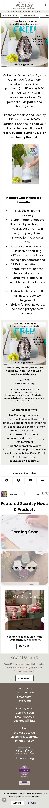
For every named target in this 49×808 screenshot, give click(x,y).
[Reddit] (42, 480)
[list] (24, 11)
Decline (32, 803)
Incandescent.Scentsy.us (24, 461)
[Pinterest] (19, 480)
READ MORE (26, 647)
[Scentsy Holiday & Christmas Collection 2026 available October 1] (24, 610)
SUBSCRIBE (24, 678)
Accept (17, 803)
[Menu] (3, 5)
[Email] (30, 480)
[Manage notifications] (4, 800)
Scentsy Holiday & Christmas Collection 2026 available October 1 (24, 638)
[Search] (45, 5)
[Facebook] (7, 480)
